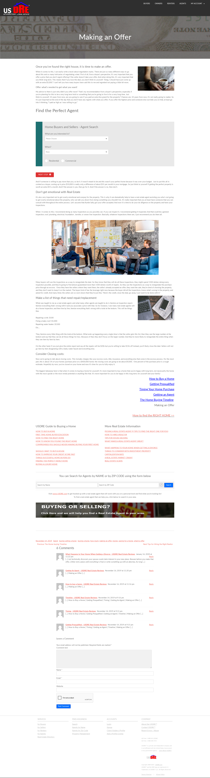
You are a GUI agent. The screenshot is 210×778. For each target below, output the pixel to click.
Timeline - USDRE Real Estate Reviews (81, 598)
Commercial (70, 161)
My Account (197, 4)
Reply (151, 557)
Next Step (43, 175)
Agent (55, 541)
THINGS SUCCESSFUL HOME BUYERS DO (53, 458)
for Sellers (42, 727)
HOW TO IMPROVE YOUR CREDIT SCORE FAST (55, 454)
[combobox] (76, 138)
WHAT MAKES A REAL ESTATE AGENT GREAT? (124, 441)
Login (109, 724)
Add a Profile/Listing (115, 734)
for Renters (42, 731)
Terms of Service (146, 774)
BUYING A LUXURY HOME (46, 464)
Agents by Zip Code (80, 731)
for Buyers (42, 724)
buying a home (83, 541)
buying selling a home (68, 541)
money (115, 541)
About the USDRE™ (149, 724)
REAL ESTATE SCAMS (113, 461)
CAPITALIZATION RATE (114, 454)
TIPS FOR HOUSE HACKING (116, 438)
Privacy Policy (160, 774)
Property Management (81, 734)
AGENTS (182, 4)
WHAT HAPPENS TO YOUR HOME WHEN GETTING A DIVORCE (131, 448)
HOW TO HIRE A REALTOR (116, 435)
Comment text (62, 648)
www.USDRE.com (60, 494)
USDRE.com (158, 764)
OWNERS (158, 4)
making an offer (105, 541)
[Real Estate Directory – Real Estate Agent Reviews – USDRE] (16, 15)
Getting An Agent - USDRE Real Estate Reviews (85, 571)
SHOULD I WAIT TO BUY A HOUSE (50, 451)
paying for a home (126, 541)
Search (168, 485)
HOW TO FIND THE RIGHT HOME (50, 438)
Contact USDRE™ (148, 727)
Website (59, 686)
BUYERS (147, 4)
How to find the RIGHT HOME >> (153, 415)
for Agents (42, 734)
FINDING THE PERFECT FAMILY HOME (52, 461)
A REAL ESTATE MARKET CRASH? (119, 458)
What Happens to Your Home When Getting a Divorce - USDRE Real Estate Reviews (100, 554)
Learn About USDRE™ (165, 750)
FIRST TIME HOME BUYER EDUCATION (52, 435)
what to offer (139, 541)
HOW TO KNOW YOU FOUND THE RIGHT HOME (56, 441)
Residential (54, 161)
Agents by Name (78, 727)
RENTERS (171, 4)
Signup (109, 727)
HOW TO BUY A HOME (45, 431)
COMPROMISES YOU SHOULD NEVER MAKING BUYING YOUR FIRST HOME (67, 445)
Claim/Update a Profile (116, 731)
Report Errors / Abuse (150, 731)
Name (59, 670)
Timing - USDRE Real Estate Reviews (81, 611)
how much (94, 541)
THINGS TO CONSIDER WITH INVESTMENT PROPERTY (128, 451)
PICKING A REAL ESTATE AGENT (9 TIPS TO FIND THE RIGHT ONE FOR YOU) (136, 431)
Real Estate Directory (46, 737)
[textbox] (76, 139)
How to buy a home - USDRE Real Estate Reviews (86, 584)
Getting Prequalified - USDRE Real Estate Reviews (86, 625)
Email (59, 678)
